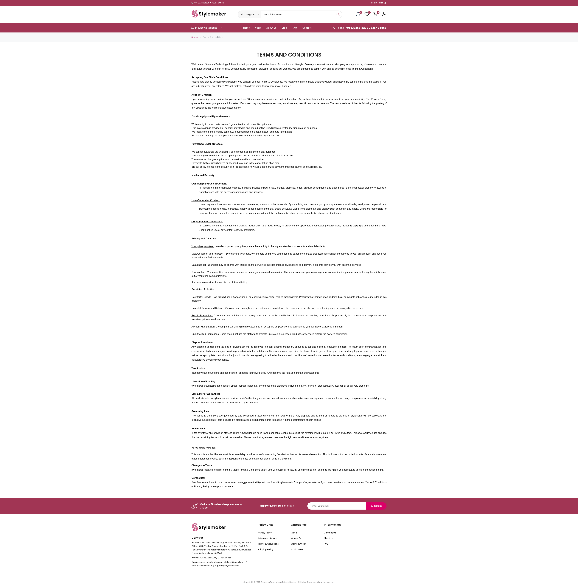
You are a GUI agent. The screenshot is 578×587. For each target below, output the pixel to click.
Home (246, 27)
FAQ (294, 27)
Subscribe (376, 505)
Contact (307, 27)
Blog (284, 27)
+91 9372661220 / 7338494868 (209, 2)
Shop (258, 27)
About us (271, 27)
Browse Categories (206, 27)
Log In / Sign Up (379, 2)
